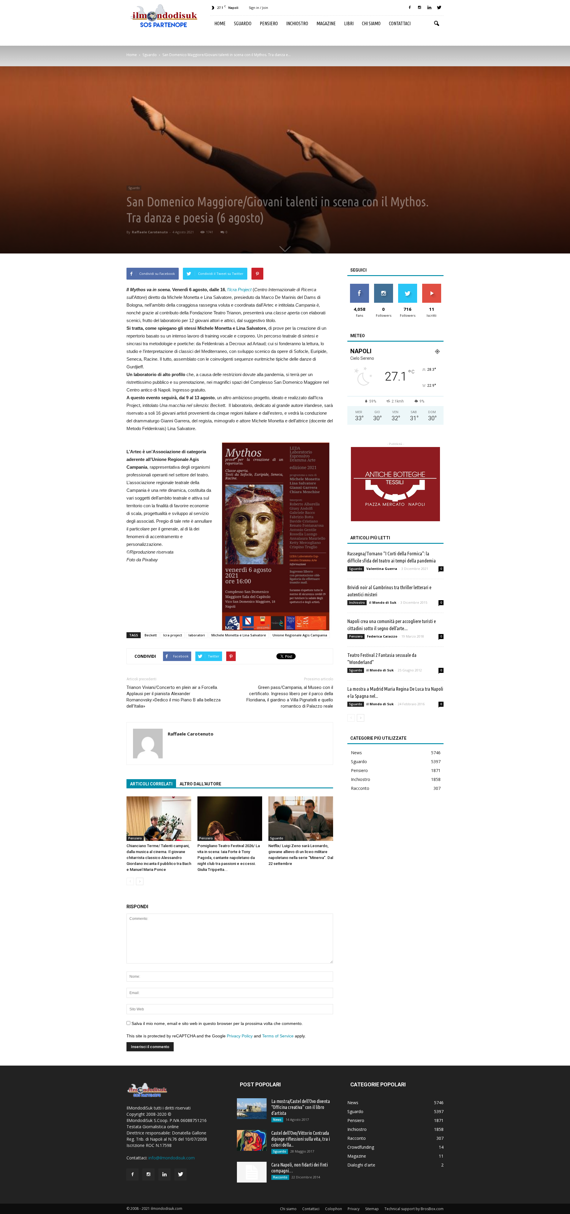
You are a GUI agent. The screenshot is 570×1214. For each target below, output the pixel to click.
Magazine (326, 23)
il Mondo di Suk (382, 602)
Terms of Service (278, 1036)
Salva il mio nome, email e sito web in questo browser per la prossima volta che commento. (217, 1023)
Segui (383, 286)
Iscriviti (431, 286)
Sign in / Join (258, 7)
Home (220, 23)
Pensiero (269, 23)
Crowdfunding (360, 1147)
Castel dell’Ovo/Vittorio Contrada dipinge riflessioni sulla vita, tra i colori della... (300, 1139)
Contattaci (400, 23)
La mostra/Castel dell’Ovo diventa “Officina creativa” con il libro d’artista (300, 1107)
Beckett (151, 635)
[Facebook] (409, 8)
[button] (436, 24)
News (356, 752)
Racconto (360, 788)
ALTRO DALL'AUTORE (200, 784)
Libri (349, 23)
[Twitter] (439, 8)
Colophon (333, 1208)
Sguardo (242, 23)
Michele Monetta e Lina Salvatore (238, 635)
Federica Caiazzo (382, 636)
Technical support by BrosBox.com (414, 1208)
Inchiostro (297, 23)
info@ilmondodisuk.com (171, 1158)
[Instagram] (419, 8)
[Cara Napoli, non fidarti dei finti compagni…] (252, 1172)
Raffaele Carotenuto (150, 232)
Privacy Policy (240, 1036)
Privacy (354, 1208)
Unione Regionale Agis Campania (300, 635)
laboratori (197, 635)
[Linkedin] (429, 8)
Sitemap (372, 1208)
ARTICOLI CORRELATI (151, 784)
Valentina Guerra (381, 568)
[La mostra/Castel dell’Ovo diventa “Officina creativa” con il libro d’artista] (252, 1108)
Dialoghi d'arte (361, 1165)
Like (359, 286)
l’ (239, 289)
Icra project (172, 635)
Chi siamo (371, 23)
